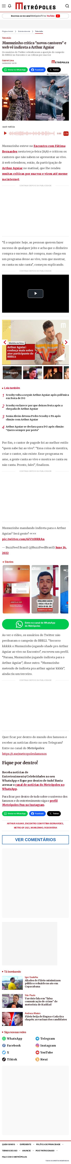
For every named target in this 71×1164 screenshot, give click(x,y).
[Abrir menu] (4, 6)
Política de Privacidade (48, 1144)
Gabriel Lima (8, 60)
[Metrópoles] (36, 5)
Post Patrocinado (45, 1151)
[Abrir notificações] (9, 6)
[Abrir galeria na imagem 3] (52, 372)
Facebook (14, 1045)
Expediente (25, 1144)
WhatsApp (14, 1038)
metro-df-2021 (22, 828)
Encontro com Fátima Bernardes (44, 823)
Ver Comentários (35, 839)
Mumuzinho (37, 828)
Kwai (44, 1059)
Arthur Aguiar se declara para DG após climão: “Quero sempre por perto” (35, 428)
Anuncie (26, 1151)
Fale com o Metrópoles (14, 1157)
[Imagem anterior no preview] (5, 342)
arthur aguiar (15, 823)
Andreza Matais (32, 1013)
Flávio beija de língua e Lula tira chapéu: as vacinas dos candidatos (46, 1018)
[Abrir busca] (67, 6)
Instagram (48, 1045)
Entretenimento (24, 31)
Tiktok (12, 1059)
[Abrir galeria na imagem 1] (35, 342)
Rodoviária (50, 828)
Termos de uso (9, 1151)
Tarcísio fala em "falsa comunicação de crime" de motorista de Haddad (41, 1001)
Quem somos (8, 1144)
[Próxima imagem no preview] (66, 342)
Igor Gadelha (31, 977)
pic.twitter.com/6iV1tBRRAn (23, 539)
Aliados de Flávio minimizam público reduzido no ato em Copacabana (43, 983)
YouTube (46, 1052)
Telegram (47, 1038)
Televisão (39, 31)
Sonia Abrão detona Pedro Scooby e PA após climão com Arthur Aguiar (33, 417)
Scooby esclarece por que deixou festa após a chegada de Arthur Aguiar (34, 407)
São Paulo (30, 995)
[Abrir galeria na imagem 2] (32, 372)
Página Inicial (7, 31)
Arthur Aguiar (12, 168)
